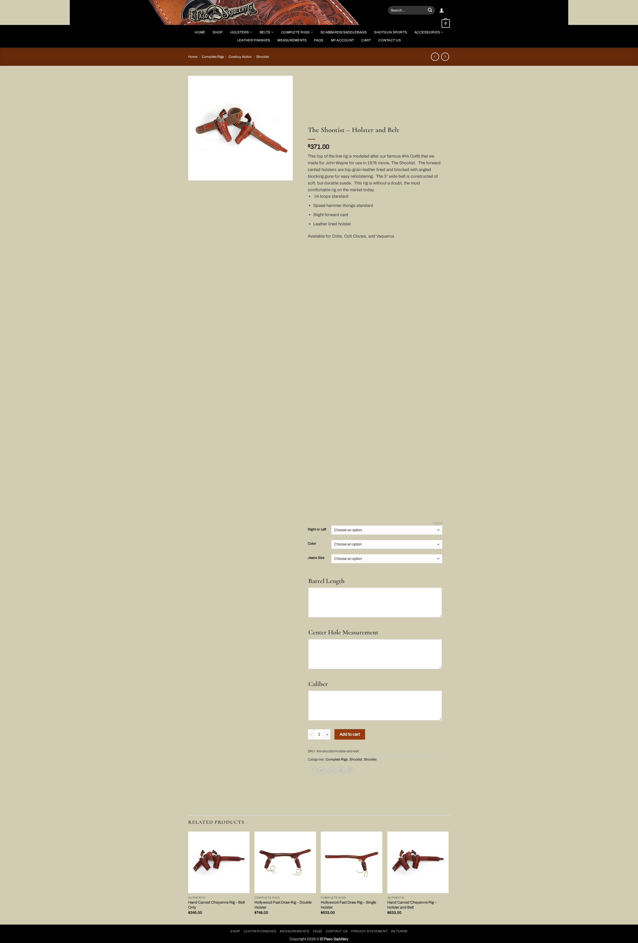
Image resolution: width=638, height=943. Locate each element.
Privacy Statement (369, 931)
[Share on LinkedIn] (350, 771)
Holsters (239, 32)
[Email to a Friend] (331, 771)
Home (200, 32)
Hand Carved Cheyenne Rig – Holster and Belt (412, 904)
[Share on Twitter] (322, 771)
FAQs (318, 40)
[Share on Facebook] (312, 771)
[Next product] (435, 57)
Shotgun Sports (390, 32)
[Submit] (430, 10)
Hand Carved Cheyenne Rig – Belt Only (216, 904)
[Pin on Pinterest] (340, 771)
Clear (437, 523)
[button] (441, 10)
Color (312, 543)
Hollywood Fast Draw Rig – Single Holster (348, 904)
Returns (399, 931)
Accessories (427, 32)
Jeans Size (316, 558)
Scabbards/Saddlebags (343, 32)
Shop (235, 931)
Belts (265, 32)
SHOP (218, 32)
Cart (366, 40)
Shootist (262, 57)
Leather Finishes (253, 40)
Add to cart (350, 734)
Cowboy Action (240, 57)
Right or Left (317, 529)
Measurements (292, 40)
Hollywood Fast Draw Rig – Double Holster (283, 904)
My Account (342, 40)
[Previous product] (445, 57)
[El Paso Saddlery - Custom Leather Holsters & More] (228, 12)
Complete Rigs (295, 32)
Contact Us (389, 40)
